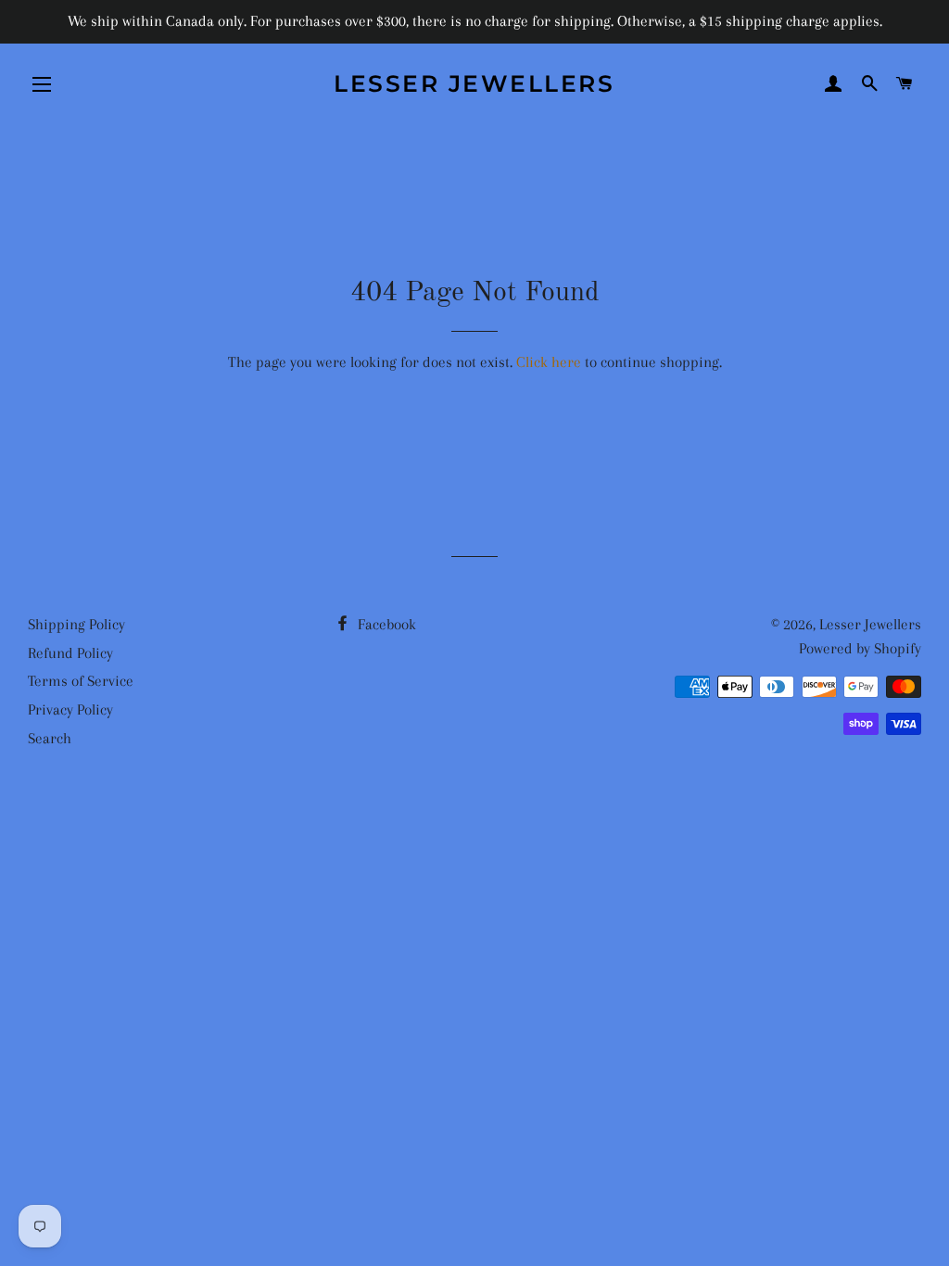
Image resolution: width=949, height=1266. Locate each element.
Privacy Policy (70, 709)
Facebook (385, 624)
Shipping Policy (76, 624)
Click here (548, 362)
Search (49, 738)
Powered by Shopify (860, 648)
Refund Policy (70, 653)
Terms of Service (80, 681)
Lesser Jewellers (474, 83)
